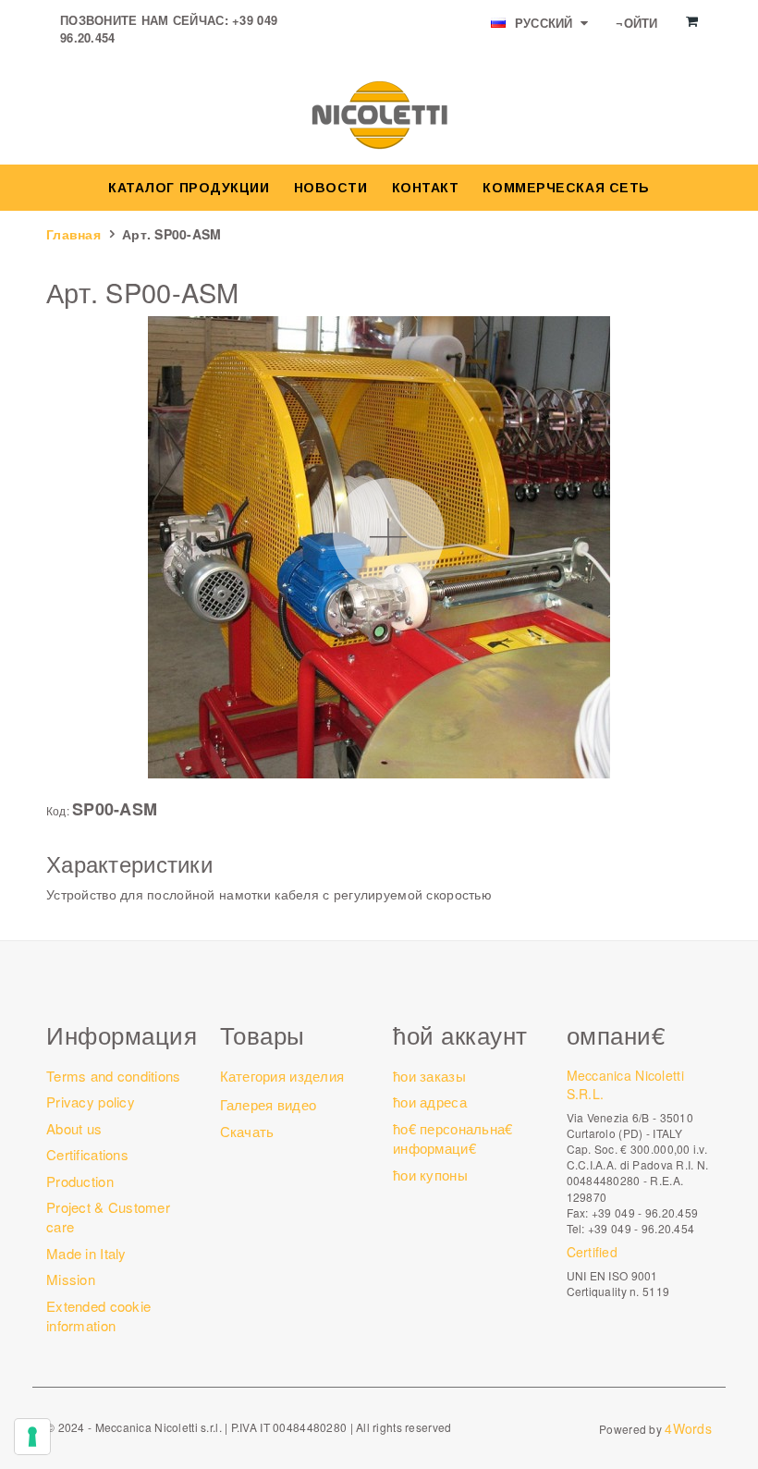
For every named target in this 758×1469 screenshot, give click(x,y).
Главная (73, 234)
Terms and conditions (113, 1075)
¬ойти (636, 22)
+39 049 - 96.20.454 (641, 1228)
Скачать (247, 1131)
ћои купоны (430, 1174)
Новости (331, 187)
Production (80, 1181)
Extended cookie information (98, 1315)
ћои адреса (430, 1101)
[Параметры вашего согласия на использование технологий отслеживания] (32, 1436)
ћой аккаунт (460, 1034)
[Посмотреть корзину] (692, 21)
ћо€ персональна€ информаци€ (452, 1138)
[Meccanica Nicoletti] (379, 113)
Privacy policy (90, 1101)
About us (74, 1128)
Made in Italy (86, 1253)
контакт (425, 187)
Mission (70, 1279)
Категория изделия (282, 1075)
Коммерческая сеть (566, 187)
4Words (688, 1428)
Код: (57, 810)
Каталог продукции (189, 187)
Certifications (87, 1154)
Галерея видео (268, 1104)
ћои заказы (429, 1075)
